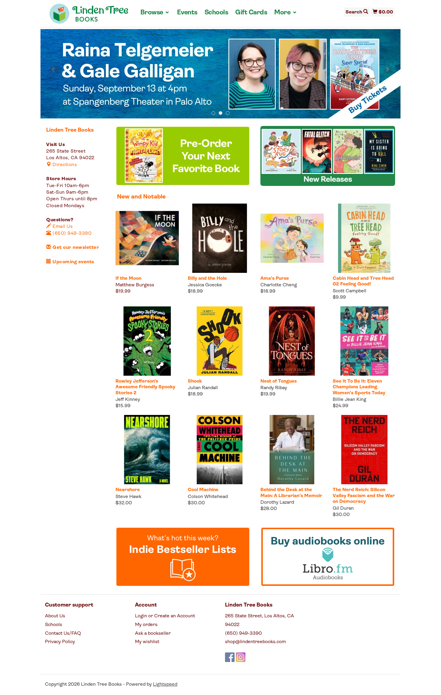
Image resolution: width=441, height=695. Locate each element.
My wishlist (147, 642)
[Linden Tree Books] (89, 16)
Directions (64, 165)
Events (187, 12)
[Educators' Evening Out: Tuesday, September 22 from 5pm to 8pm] (220, 74)
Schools (216, 12)
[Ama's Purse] (292, 238)
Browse (155, 12)
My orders (146, 624)
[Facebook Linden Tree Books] (230, 657)
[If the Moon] (147, 238)
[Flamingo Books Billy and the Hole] (219, 238)
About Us (55, 616)
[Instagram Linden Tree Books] (240, 657)
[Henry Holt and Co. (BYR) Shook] (219, 341)
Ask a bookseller (153, 633)
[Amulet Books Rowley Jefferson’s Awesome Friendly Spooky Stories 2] (147, 341)
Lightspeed (165, 684)
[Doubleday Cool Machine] (219, 449)
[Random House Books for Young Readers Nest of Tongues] (292, 341)
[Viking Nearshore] (147, 449)
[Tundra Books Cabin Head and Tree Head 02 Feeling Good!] (364, 238)
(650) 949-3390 (71, 233)
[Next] (387, 69)
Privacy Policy (60, 642)
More (285, 12)
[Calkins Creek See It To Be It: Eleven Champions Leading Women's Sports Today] (364, 341)
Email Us (62, 226)
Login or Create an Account (165, 616)
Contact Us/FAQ (63, 633)
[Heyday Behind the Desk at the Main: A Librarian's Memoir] (292, 449)
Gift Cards (251, 12)
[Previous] (54, 69)
